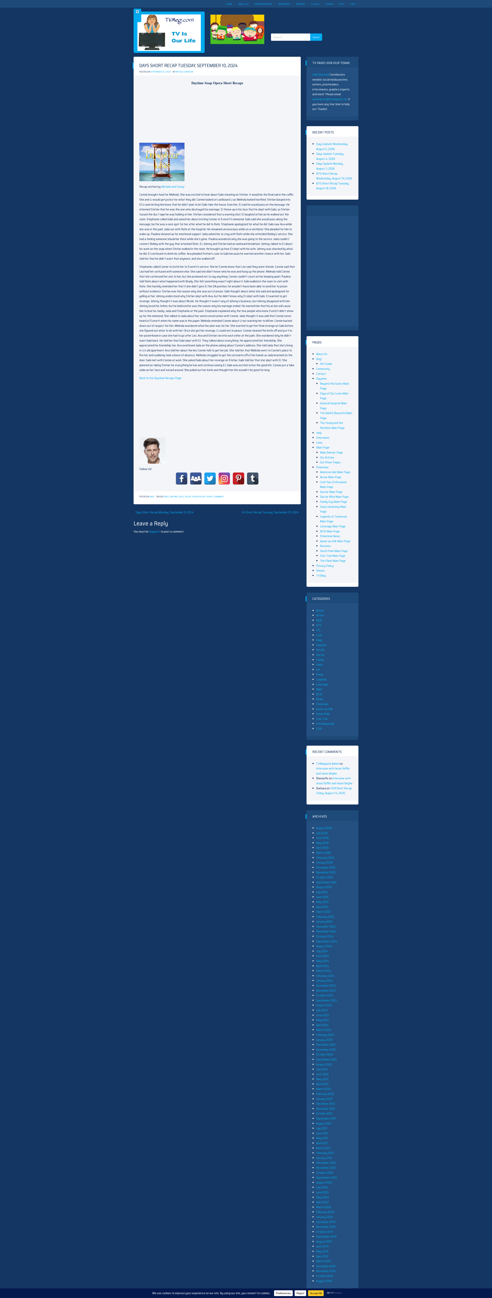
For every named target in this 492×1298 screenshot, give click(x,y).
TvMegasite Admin (327, 763)
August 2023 (324, 1005)
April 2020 (322, 1202)
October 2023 (324, 995)
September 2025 (326, 882)
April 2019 (322, 1256)
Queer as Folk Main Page (335, 541)
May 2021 (322, 1138)
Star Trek (322, 718)
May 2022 (322, 1079)
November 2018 (326, 1271)
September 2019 (326, 1236)
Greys (319, 674)
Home (229, 4)
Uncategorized (325, 723)
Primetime (322, 467)
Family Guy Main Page (333, 501)
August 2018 (324, 1281)
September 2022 (326, 1059)
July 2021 (321, 1128)
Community (323, 368)
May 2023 (322, 1020)
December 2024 (326, 926)
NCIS (319, 694)
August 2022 (324, 1064)
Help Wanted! (320, 74)
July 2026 (322, 833)
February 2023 (325, 1034)
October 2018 (324, 1276)
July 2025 (322, 892)
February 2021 (325, 1152)
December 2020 (326, 1162)
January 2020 (324, 1217)
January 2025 (324, 921)
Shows (329, 4)
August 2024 (324, 946)
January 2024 (324, 980)
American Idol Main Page (335, 472)
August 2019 (324, 1241)
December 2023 (326, 985)
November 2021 (325, 1108)
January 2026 (324, 862)
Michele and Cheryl (172, 186)
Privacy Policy (325, 565)
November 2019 (326, 1226)
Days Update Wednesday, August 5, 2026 (332, 146)
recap (188, 496)
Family (320, 659)
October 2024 (324, 936)
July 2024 (322, 951)
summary (219, 496)
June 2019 (322, 1246)
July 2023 (322, 1010)
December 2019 (325, 1222)
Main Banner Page (331, 452)
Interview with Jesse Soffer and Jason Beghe (333, 771)
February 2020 (325, 1212)
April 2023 (322, 1025)
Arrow (320, 610)
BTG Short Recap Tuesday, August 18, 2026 (332, 186)
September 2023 (326, 1000)
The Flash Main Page (333, 560)
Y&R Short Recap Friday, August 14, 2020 (334, 791)
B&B (319, 620)
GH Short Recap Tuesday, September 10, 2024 (270, 512)
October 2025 (324, 877)
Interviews (284, 4)
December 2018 (325, 1266)
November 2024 (326, 931)
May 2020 (322, 1197)
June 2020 (322, 1192)
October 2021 (324, 1113)
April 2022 (322, 1084)
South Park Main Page (334, 551)
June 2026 (322, 837)
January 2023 (324, 1039)
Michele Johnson (184, 71)
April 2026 (322, 847)
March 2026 (323, 852)
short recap (198, 496)
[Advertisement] (298, 17)
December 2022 (326, 1044)
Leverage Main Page (333, 526)
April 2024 (322, 966)
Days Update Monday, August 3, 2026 (329, 166)
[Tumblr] (253, 478)
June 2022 (322, 1074)
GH (318, 669)
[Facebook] (181, 478)
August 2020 (324, 1182)
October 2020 (324, 1172)
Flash (319, 664)
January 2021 (324, 1157)
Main (319, 689)
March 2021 (323, 1148)
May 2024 (322, 961)
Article (320, 615)
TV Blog (315, 4)
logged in (154, 531)
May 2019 (322, 1251)
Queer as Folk (324, 709)
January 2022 (324, 1098)
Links (319, 442)
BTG (319, 625)
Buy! (341, 4)
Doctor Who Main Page (334, 496)
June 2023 (322, 1015)
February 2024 (325, 975)
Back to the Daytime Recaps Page (160, 378)
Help (352, 4)
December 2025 (326, 867)
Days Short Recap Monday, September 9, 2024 (164, 512)
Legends (321, 679)
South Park (323, 713)
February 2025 (325, 916)
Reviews (300, 4)
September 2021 (326, 1118)
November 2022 (326, 1049)
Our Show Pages (330, 462)
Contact (321, 373)
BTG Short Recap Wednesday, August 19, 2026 (334, 176)
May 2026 (322, 842)
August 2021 (324, 1123)
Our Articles (327, 457)
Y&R (319, 728)
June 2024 (322, 956)
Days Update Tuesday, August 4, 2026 (330, 156)
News (319, 699)
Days (152, 496)
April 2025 (322, 907)
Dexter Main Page (331, 491)
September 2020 (326, 1177)
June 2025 (322, 897)
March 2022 (323, 1088)
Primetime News (263, 4)
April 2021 (322, 1143)
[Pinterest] (238, 478)
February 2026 (325, 857)
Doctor (320, 654)
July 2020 (322, 1187)
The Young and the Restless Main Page (332, 425)
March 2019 (323, 1261)
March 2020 (323, 1207)
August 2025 (324, 887)
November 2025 (326, 872)
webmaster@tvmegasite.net (330, 99)
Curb (319, 635)
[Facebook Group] (196, 478)
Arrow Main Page (330, 477)
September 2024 (326, 941)
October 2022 (324, 1054)
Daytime (174, 496)
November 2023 (326, 990)
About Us (243, 4)
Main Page (322, 447)
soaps (209, 496)
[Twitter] (210, 478)
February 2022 (325, 1093)
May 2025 (322, 902)
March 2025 (323, 911)
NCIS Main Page (330, 531)
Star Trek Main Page (332, 555)
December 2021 (325, 1103)
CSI (318, 630)
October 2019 (324, 1231)
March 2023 (323, 1029)
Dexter (320, 649)
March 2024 (323, 970)
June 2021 (322, 1133)
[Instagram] (224, 478)
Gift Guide (326, 363)
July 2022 (322, 1069)
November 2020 (326, 1167)
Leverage (322, 684)
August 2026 (324, 828)
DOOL (181, 496)
